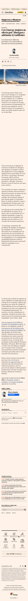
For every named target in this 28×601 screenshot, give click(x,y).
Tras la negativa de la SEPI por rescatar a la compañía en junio (12, 323)
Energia (18, 23)
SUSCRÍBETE (20, 12)
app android (22, 547)
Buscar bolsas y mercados (9, 505)
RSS (12, 589)
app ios (14, 547)
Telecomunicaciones (10, 23)
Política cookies (18, 585)
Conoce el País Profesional (14, 553)
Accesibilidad (5, 589)
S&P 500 (14, 9)
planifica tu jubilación (5, 542)
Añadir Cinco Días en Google (10, 65)
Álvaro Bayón (14, 55)
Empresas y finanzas (11, 20)
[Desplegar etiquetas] (25, 413)
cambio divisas (14, 541)
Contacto (8, 585)
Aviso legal (12, 585)
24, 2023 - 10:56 (14, 57)
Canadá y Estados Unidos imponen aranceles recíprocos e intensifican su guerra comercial (14, 480)
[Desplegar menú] (3, 12)
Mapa (10, 589)
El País (24, 15)
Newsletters (16, 589)
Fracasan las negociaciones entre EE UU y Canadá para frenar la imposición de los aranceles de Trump (14, 493)
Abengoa (9, 412)
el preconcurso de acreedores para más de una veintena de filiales (13, 328)
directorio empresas (22, 542)
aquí (24, 423)
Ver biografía (12, 394)
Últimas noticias (6, 476)
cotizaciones (5, 547)
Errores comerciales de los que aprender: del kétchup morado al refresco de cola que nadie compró (14, 487)
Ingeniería (4, 27)
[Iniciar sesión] (25, 12)
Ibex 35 (3, 9)
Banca (3, 23)
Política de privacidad (19, 587)
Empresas (4, 412)
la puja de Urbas (14, 362)
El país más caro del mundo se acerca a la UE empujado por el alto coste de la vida (14, 498)
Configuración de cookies (9, 587)
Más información (5, 419)
